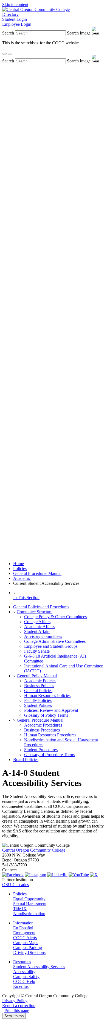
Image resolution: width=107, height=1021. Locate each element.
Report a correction (18, 1005)
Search (8, 33)
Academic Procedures (43, 725)
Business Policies (39, 685)
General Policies (38, 690)
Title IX (20, 908)
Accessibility (24, 971)
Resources (22, 961)
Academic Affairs (39, 626)
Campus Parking (27, 947)
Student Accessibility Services (39, 966)
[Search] (4, 53)
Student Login (14, 19)
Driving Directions (29, 952)
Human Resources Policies (47, 695)
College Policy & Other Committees (55, 616)
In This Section (26, 597)
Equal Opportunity (29, 898)
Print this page (16, 1010)
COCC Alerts (25, 937)
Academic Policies (40, 680)
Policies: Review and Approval (51, 710)
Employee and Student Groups (50, 646)
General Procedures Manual (37, 573)
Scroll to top (14, 1016)
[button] (14, 611)
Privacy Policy (14, 1000)
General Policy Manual (37, 675)
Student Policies (38, 705)
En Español (23, 927)
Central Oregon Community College (33, 850)
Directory (10, 14)
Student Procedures (41, 749)
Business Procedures (42, 730)
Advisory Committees (43, 636)
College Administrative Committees (55, 641)
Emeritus (21, 986)
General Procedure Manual (40, 720)
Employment (24, 932)
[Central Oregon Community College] (36, 9)
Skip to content (15, 4)
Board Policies (25, 759)
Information (23, 923)
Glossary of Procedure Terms (49, 754)
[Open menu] (10, 53)
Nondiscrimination (29, 913)
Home (18, 563)
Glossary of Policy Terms (46, 715)
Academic (22, 578)
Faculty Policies (38, 700)
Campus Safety (26, 976)
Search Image (79, 33)
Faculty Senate (37, 651)
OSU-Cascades (15, 884)
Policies (20, 568)
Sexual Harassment (29, 903)
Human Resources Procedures (50, 735)
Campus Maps (25, 942)
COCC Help (24, 981)
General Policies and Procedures (41, 606)
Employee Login (16, 24)
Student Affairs (37, 631)
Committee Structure (34, 611)
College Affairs (37, 621)
